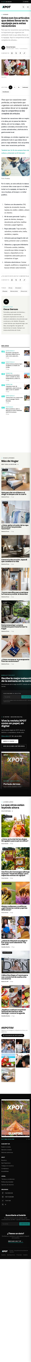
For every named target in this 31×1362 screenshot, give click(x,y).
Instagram (9, 1197)
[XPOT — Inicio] (6, 7)
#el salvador (18, 288)
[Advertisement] (15, 436)
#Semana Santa (14, 291)
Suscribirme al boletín (12, 693)
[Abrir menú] (28, 7)
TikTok (8, 1200)
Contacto (25, 1255)
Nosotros (4, 1160)
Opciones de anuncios (7, 1184)
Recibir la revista (6, 1147)
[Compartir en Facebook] (20, 53)
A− (10, 87)
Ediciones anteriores (7, 1152)
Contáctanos (5, 1168)
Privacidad (19, 1255)
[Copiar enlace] (24, 53)
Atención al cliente (6, 1149)
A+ (19, 87)
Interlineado (5, 91)
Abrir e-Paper (8, 741)
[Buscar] (23, 7)
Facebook (9, 1193)
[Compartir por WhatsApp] (12, 53)
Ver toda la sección (8, 464)
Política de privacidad (7, 1182)
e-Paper (26, 1)
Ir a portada (6, 811)
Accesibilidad (5, 1171)
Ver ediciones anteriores (14, 746)
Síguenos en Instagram (14, 1035)
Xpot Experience (6, 1163)
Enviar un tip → (15, 1241)
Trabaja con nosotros (7, 1166)
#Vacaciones (24, 291)
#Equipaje (4, 291)
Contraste (25, 87)
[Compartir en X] (16, 53)
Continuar (25, 1223)
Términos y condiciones (8, 1179)
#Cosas (10, 288)
